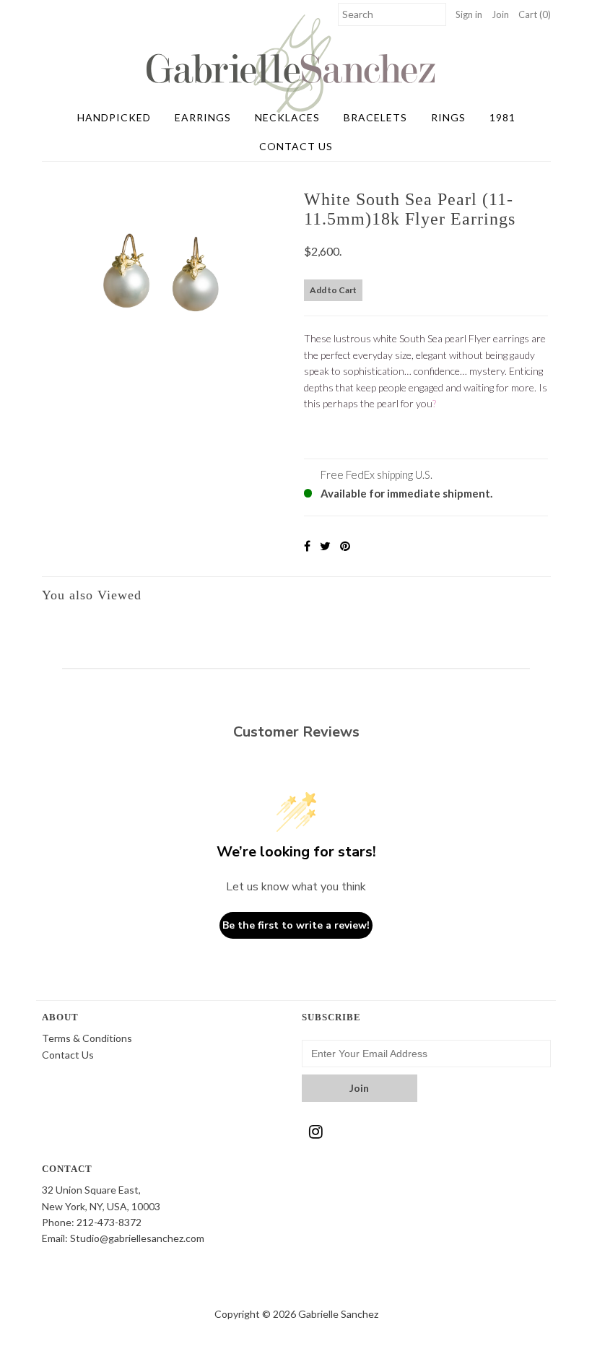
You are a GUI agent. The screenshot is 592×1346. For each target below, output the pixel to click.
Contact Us (296, 146)
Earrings (203, 117)
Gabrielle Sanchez (338, 1314)
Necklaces (287, 117)
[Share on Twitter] (325, 545)
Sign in (469, 14)
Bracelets (375, 117)
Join (500, 14)
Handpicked (114, 117)
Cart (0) (534, 14)
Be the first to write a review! (296, 925)
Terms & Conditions (87, 1038)
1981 (502, 117)
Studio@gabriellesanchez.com (137, 1238)
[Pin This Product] (345, 545)
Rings (448, 117)
